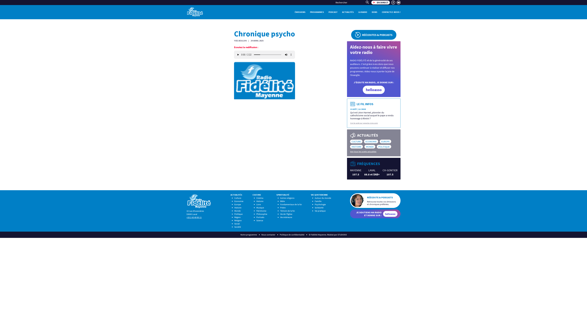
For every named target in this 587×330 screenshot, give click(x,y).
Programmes (317, 12)
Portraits (260, 217)
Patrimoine (261, 210)
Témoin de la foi (287, 210)
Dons (374, 12)
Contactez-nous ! (391, 12)
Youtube (399, 2)
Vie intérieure (286, 217)
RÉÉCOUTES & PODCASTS (377, 35)
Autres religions (287, 198)
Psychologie (320, 204)
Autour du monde (323, 198)
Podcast (333, 12)
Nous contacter (268, 234)
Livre (258, 204)
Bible (282, 201)
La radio (362, 12)
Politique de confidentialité (292, 234)
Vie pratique (320, 210)
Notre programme (248, 234)
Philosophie (261, 214)
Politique (384, 146)
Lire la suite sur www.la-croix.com (364, 123)
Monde (370, 146)
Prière (283, 207)
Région (237, 217)
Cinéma (259, 198)
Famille (318, 201)
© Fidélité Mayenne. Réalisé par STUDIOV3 (328, 234)
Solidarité (319, 207)
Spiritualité (282, 194)
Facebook (393, 2)
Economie (371, 141)
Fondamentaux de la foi (291, 204)
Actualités (348, 12)
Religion (238, 220)
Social (237, 223)
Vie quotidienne (319, 194)
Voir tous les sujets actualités (363, 151)
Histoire (356, 146)
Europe (385, 141)
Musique (260, 207)
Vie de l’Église (286, 214)
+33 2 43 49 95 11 (194, 217)
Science (259, 220)
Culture (356, 141)
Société (237, 227)
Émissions (300, 12)
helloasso (374, 89)
